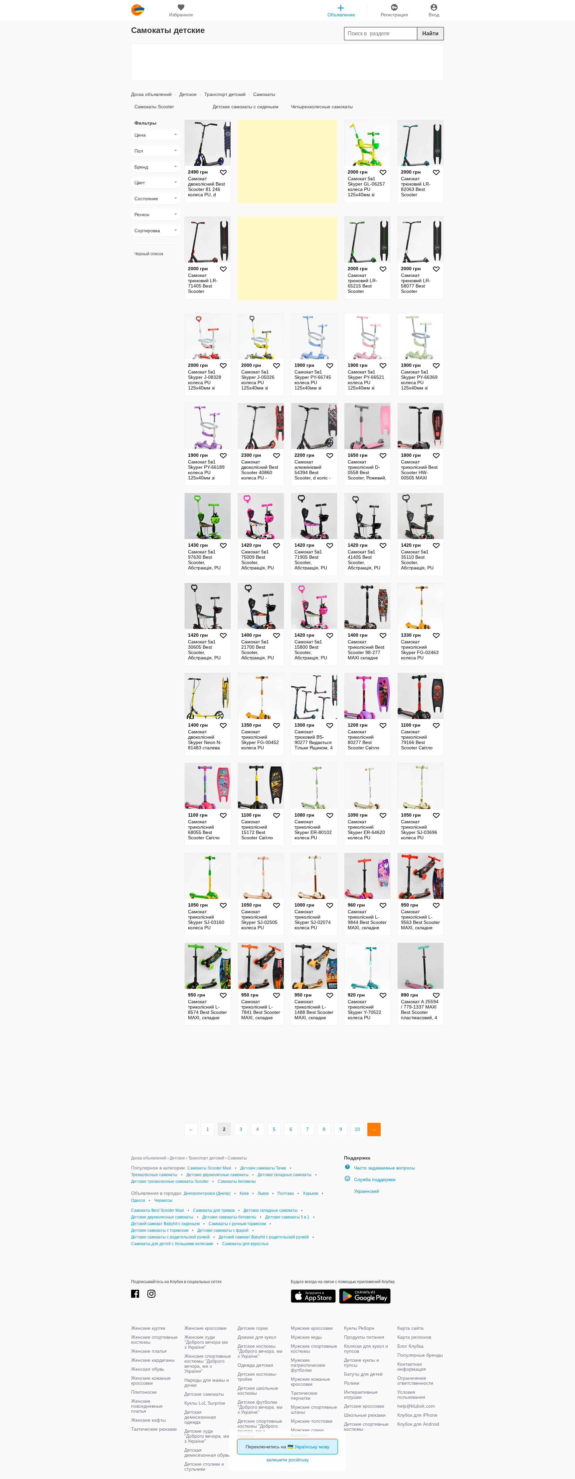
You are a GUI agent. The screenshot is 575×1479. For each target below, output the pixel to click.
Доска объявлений (151, 94)
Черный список (148, 254)
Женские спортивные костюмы (154, 1339)
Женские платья (149, 1351)
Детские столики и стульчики (204, 1466)
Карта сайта (410, 1328)
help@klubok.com (416, 1406)
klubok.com (137, 10)
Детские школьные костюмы (258, 1390)
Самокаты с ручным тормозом (237, 1223)
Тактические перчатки (304, 1395)
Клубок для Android (418, 1424)
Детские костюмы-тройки (257, 1376)
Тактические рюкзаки (154, 1429)
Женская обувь (147, 1369)
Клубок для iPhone (417, 1415)
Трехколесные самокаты (154, 1174)
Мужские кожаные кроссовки (310, 1381)
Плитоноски (144, 1392)
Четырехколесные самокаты (322, 106)
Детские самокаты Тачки (263, 1168)
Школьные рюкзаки (365, 1415)
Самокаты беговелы (237, 1181)
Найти (430, 33)
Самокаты (263, 94)
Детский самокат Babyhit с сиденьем (165, 1223)
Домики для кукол (257, 1337)
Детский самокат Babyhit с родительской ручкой (264, 1237)
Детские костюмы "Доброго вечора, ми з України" (260, 1351)
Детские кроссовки (364, 1406)
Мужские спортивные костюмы (314, 1348)
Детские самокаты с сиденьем (246, 106)
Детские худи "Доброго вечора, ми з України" (206, 1436)
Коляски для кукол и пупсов (366, 1348)
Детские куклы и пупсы (361, 1362)
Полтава (286, 1193)
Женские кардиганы (153, 1360)
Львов (263, 1193)
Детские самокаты (204, 1394)
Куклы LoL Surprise (204, 1403)
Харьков (310, 1193)
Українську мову (311, 1446)
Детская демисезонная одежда (200, 1417)
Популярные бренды (420, 1355)
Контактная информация (411, 1366)
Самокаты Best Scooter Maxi (157, 1210)
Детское (187, 94)
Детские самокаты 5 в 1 (287, 1217)
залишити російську (287, 1459)
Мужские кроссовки (312, 1328)
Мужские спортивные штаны (314, 1409)
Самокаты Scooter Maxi (209, 1168)
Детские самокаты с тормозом (159, 1230)
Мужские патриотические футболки (308, 1365)
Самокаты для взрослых (245, 1243)
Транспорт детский (224, 94)
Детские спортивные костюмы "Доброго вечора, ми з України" (260, 1428)
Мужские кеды (306, 1337)
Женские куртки (148, 1328)
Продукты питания (364, 1337)
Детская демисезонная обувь (207, 1452)
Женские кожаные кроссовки (151, 1380)
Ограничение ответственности (415, 1380)
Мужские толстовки (311, 1421)
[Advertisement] (287, 62)
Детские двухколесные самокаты (217, 1174)
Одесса (138, 1200)
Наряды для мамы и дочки (206, 1382)
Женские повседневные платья (147, 1406)
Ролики (351, 1383)
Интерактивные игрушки (361, 1394)
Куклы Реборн (359, 1328)
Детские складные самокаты (284, 1174)
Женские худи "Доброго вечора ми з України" (206, 1342)
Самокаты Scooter (154, 106)
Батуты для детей (363, 1374)
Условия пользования (411, 1394)
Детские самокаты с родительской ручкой (170, 1237)
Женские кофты (148, 1420)
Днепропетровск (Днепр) (207, 1193)
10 (357, 1129)
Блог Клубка (410, 1346)
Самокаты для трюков (214, 1210)
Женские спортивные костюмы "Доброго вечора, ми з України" (207, 1363)
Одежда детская (255, 1365)
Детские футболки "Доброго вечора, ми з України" (260, 1407)
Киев (244, 1193)
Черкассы (163, 1200)
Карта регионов (414, 1337)
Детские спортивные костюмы (366, 1426)
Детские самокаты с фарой (223, 1230)
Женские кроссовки (205, 1328)
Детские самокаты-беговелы (229, 1217)
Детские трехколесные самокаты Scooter (170, 1181)
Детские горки (253, 1328)
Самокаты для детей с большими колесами (172, 1243)
